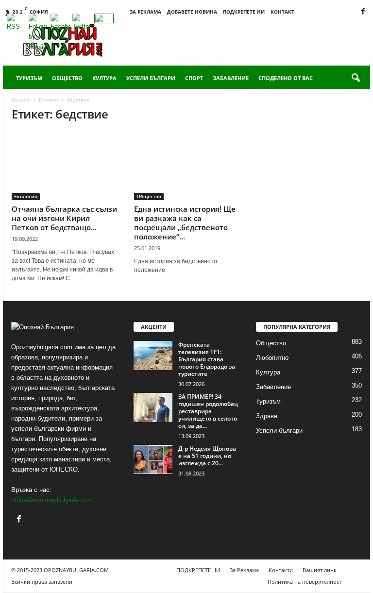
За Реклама (145, 11)
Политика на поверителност (304, 581)
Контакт (282, 11)
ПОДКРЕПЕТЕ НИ (244, 11)
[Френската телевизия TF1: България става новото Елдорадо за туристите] (153, 355)
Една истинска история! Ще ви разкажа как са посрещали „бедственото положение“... (185, 222)
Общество (67, 78)
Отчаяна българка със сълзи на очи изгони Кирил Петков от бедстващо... (64, 218)
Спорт (194, 78)
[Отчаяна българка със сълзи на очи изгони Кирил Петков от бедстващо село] (65, 166)
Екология (25, 196)
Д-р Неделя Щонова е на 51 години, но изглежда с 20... (207, 455)
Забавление (231, 78)
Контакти (281, 570)
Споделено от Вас (285, 78)
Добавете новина (192, 11)
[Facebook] (363, 12)
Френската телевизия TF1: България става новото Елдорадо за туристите (206, 359)
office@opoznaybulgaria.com (52, 500)
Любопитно (272, 357)
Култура (104, 78)
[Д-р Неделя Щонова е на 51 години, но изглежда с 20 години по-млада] (153, 459)
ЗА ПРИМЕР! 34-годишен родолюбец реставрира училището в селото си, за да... (208, 411)
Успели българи (150, 78)
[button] (355, 78)
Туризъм (29, 78)
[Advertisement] (246, 39)
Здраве (266, 416)
